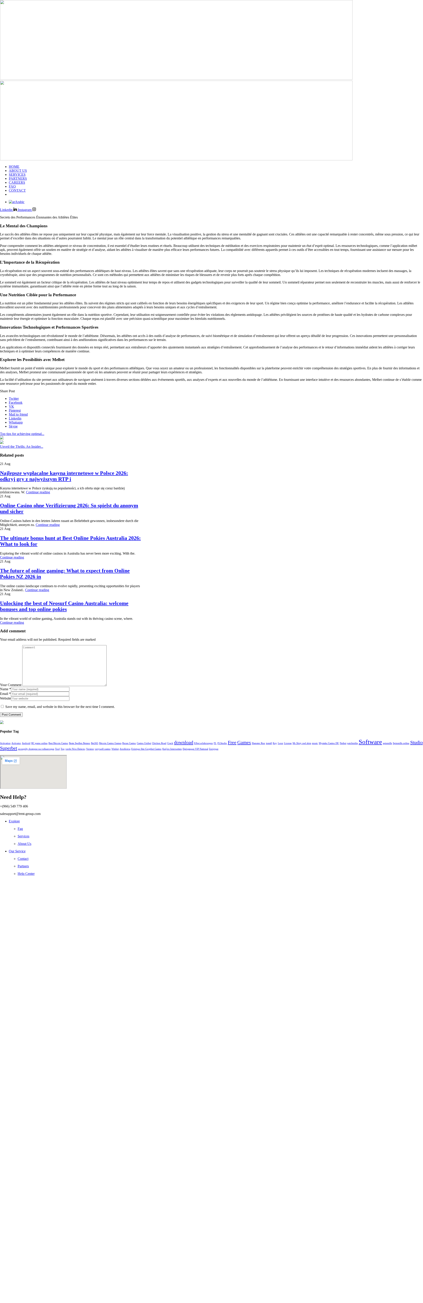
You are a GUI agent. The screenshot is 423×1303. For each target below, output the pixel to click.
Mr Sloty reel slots (302, 743)
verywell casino (103, 749)
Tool (57, 749)
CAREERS (17, 182)
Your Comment (10, 685)
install (269, 743)
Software (370, 741)
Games (244, 742)
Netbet (343, 743)
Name (5, 689)
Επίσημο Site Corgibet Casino (146, 749)
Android (26, 743)
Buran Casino (129, 743)
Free (232, 742)
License (288, 743)
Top (63, 749)
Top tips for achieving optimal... (22, 434)
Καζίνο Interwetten (172, 749)
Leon (280, 743)
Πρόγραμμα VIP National (195, 749)
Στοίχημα (213, 749)
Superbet (8, 748)
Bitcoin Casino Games (110, 743)
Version (90, 749)
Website (5, 698)
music (315, 743)
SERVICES (17, 174)
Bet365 (94, 743)
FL (215, 743)
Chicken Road (159, 743)
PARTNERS (18, 178)
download (183, 742)
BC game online (39, 743)
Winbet (115, 749)
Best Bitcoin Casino (58, 743)
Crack (170, 743)
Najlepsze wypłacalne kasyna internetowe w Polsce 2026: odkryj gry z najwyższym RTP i (64, 476)
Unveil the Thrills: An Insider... (21, 446)
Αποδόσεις (125, 749)
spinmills (387, 743)
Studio (416, 742)
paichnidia (352, 743)
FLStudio (222, 743)
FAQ (12, 186)
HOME (14, 166)
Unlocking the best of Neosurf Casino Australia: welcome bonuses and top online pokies (64, 606)
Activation (5, 743)
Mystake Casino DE (329, 743)
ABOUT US (18, 170)
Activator (16, 743)
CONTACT (17, 190)
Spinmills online (401, 743)
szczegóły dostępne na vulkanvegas (36, 749)
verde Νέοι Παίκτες (75, 749)
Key (275, 743)
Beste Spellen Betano (79, 743)
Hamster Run (258, 743)
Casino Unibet (144, 743)
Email (5, 694)
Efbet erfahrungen (203, 743)
